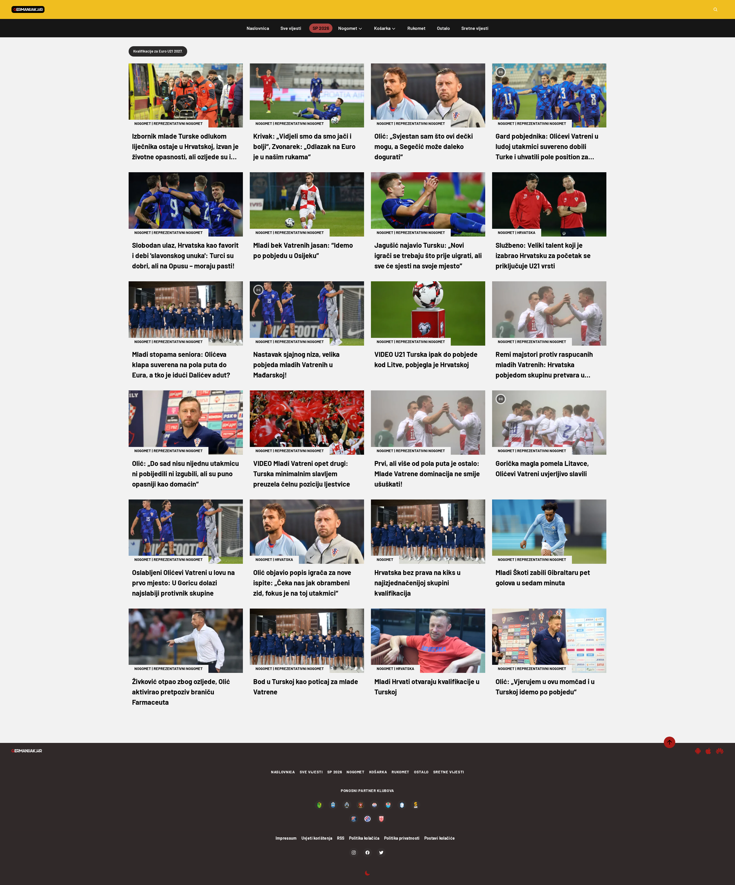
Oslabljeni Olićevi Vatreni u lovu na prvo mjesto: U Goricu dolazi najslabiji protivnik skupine (183, 582)
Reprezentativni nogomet (178, 123)
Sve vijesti (311, 772)
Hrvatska (526, 232)
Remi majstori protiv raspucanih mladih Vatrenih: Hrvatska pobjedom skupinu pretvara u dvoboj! (544, 365)
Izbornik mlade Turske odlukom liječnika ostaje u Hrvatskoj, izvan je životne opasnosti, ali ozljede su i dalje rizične (185, 147)
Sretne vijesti (448, 772)
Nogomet (142, 123)
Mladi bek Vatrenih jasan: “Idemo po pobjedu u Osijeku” (303, 250)
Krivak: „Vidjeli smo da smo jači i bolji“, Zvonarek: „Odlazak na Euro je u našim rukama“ (304, 146)
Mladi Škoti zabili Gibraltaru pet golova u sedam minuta (543, 577)
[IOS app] (708, 751)
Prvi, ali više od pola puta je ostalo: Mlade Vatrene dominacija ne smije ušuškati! (427, 473)
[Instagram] (353, 852)
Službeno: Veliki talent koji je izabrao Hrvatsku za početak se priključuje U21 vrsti (543, 255)
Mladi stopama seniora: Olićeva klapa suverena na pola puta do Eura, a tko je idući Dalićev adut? (181, 364)
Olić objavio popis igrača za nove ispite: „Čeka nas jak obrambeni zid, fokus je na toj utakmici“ (302, 582)
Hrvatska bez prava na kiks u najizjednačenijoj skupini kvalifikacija (417, 582)
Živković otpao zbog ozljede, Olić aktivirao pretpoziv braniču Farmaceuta (181, 691)
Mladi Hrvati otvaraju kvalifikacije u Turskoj (426, 686)
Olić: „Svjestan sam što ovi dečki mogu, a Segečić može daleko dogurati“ (423, 146)
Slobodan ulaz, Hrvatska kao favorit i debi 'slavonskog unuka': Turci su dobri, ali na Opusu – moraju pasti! (185, 255)
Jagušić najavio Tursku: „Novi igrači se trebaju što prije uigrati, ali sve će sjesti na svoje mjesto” (428, 255)
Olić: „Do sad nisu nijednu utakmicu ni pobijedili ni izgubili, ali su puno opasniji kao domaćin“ (185, 473)
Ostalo (421, 772)
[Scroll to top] (669, 742)
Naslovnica (283, 772)
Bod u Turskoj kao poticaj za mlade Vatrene (305, 686)
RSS (341, 838)
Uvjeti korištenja (316, 838)
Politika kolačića (364, 838)
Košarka (378, 772)
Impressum (286, 838)
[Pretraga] (715, 9)
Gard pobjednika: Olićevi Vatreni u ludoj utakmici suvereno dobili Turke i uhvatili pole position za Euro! (547, 147)
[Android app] (698, 750)
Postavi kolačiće (439, 838)
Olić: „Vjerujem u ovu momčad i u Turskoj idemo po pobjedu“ (545, 686)
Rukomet (400, 772)
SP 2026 (334, 772)
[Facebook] (367, 852)
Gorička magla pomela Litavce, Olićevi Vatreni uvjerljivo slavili (542, 468)
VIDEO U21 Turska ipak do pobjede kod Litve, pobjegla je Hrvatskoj (425, 359)
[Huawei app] (720, 751)
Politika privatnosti (402, 838)
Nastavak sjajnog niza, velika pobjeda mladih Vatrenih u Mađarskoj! (296, 364)
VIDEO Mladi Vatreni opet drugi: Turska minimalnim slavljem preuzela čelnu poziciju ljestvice (301, 473)
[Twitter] (381, 852)
